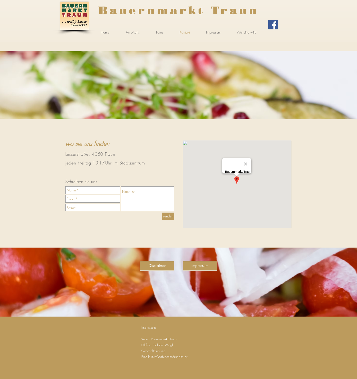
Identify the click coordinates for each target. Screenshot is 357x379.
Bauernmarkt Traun (178, 10)
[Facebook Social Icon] (273, 24)
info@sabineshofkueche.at (169, 356)
